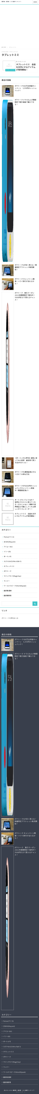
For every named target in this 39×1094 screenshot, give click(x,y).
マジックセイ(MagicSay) (12, 576)
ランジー (7, 581)
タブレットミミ (9, 566)
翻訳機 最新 (8, 591)
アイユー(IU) (8, 547)
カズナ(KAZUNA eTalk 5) (12, 561)
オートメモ (7, 557)
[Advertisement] (19, 25)
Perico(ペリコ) (9, 537)
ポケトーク (7, 571)
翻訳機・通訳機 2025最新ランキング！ (12, 1)
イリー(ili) (7, 552)
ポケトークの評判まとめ (10, 618)
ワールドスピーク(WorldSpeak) (15, 586)
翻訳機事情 (7, 596)
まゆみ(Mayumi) (9, 542)
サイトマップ (19, 1092)
